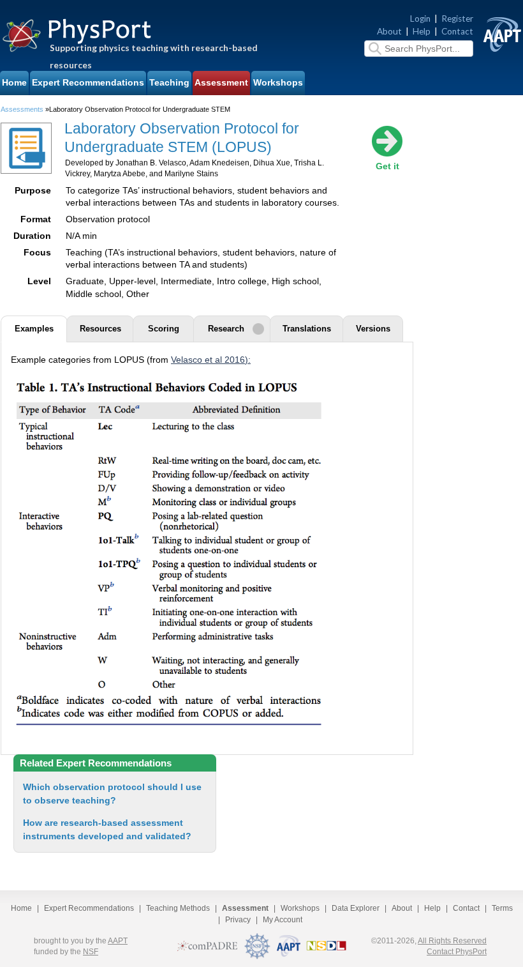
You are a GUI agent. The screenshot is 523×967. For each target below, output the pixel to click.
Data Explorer (355, 908)
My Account (282, 919)
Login (420, 18)
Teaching (169, 83)
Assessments (22, 109)
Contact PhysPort (457, 951)
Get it (387, 166)
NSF (90, 951)
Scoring (163, 328)
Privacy (238, 919)
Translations (307, 328)
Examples (34, 328)
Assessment (221, 83)
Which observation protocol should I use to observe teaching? (112, 793)
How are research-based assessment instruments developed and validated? (107, 829)
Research (226, 328)
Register (457, 18)
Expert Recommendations (88, 83)
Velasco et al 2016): (211, 360)
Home (14, 83)
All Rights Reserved (452, 940)
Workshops (278, 83)
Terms (502, 908)
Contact (457, 31)
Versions (373, 328)
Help (422, 31)
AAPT (118, 940)
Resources (100, 328)
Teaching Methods (178, 908)
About (389, 31)
